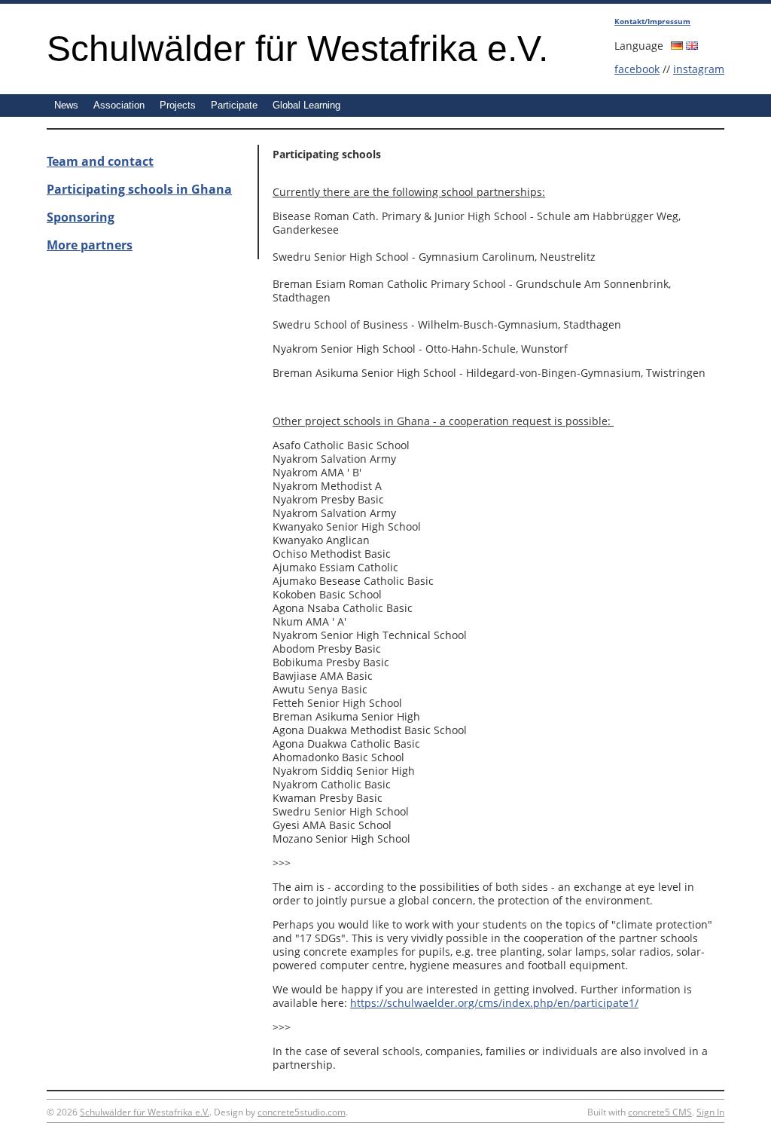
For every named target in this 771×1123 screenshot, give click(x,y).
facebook (637, 69)
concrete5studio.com (302, 1112)
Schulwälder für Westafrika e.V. (297, 49)
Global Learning (306, 105)
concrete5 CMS (660, 1112)
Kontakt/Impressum (652, 21)
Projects (178, 105)
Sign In (710, 1112)
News (66, 105)
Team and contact (100, 161)
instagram (698, 69)
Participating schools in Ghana (139, 189)
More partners (90, 245)
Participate (234, 105)
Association (119, 105)
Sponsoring (80, 217)
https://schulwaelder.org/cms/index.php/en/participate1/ (494, 1003)
